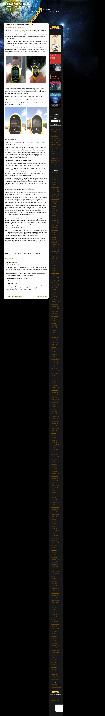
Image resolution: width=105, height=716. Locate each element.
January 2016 (55, 476)
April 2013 (54, 554)
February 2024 (55, 244)
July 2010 (54, 633)
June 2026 (54, 177)
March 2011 (54, 614)
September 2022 (55, 285)
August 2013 (55, 545)
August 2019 (55, 373)
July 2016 (54, 461)
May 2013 (54, 552)
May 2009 (54, 667)
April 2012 (54, 583)
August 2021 (55, 316)
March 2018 (54, 414)
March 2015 (54, 500)
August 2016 (55, 459)
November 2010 (55, 624)
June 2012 (54, 578)
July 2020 (54, 347)
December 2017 (55, 421)
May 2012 (54, 581)
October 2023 (55, 254)
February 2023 (55, 273)
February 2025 (55, 215)
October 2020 (55, 340)
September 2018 (55, 399)
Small (51, 116)
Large (57, 116)
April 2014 (54, 526)
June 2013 (54, 550)
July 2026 (54, 175)
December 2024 (55, 220)
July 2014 (54, 519)
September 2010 (55, 628)
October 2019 (55, 368)
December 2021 (55, 306)
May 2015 (54, 495)
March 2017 (54, 442)
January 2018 (55, 418)
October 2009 (55, 655)
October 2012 (55, 569)
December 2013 (55, 535)
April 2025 (54, 211)
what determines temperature (27, 30)
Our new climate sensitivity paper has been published (55, 129)
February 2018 (55, 416)
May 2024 (54, 237)
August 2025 (55, 201)
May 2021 (54, 323)
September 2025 (55, 199)
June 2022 (54, 292)
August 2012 (55, 574)
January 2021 (55, 332)
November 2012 (55, 566)
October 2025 (55, 196)
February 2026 (55, 187)
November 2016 (55, 452)
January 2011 (55, 619)
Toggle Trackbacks (9, 258)
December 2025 (55, 191)
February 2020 (55, 359)
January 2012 (55, 590)
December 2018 (55, 392)
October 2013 (55, 540)
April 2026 (54, 182)
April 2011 (54, 612)
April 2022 (54, 297)
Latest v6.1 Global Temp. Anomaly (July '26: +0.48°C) (46, 11)
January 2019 (55, 390)
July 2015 (54, 490)
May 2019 (54, 380)
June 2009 (54, 664)
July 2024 (54, 232)
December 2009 (55, 650)
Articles (53, 156)
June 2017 (54, 435)
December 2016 (55, 449)
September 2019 (55, 371)
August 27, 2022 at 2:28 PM (12, 264)
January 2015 (55, 504)
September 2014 (55, 514)
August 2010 (55, 631)
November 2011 (55, 595)
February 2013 (55, 559)
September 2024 (55, 227)
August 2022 (55, 287)
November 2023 (55, 251)
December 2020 (55, 335)
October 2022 (55, 282)
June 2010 (54, 636)
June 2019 (54, 378)
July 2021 (54, 318)
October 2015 (55, 483)
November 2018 (55, 394)
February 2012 (55, 588)
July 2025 (54, 203)
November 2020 (55, 337)
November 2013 (55, 538)
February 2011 (55, 617)
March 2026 (54, 184)
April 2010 (54, 640)
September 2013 (55, 543)
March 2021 (54, 328)
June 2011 (54, 607)
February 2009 (55, 674)
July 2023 (54, 261)
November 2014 (55, 509)
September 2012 (55, 571)
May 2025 (54, 208)
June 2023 (54, 263)
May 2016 (54, 466)
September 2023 (55, 256)
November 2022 (55, 280)
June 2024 (54, 234)
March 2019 (54, 385)
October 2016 (55, 454)
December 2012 (55, 564)
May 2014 (54, 523)
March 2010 (54, 643)
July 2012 (54, 576)
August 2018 (55, 402)
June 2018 (54, 406)
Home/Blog (47, 9)
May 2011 (54, 609)
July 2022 (54, 289)
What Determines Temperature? (14, 296)
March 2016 (54, 471)
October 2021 (55, 311)
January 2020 (55, 361)
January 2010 (55, 648)
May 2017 (54, 437)
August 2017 (55, 430)
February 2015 (55, 502)
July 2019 (54, 375)
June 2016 (54, 464)
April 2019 (54, 383)
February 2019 (55, 387)
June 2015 (54, 492)
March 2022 (54, 299)
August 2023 (55, 258)
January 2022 (55, 304)
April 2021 (54, 325)
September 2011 (55, 600)
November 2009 (55, 652)
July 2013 (54, 547)
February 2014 (55, 531)
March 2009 (54, 671)
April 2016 (54, 469)
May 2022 (54, 294)
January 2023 (55, 275)
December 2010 (55, 621)
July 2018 (54, 404)
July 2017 (54, 433)
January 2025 (55, 218)
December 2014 (55, 507)
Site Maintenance (56, 687)
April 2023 (54, 268)
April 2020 (54, 354)
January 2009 (55, 676)
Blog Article (54, 684)
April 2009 (54, 669)
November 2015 (55, 480)
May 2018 (54, 409)
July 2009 (54, 662)
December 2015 (55, 478)
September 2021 (55, 313)
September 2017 (55, 428)
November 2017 (55, 423)
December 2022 (55, 277)
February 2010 (55, 645)
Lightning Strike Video (40, 296)
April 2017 (54, 440)
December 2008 (55, 679)
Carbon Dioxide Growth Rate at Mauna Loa (55, 160)
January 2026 (55, 189)
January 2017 (55, 447)
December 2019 (55, 363)
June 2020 (54, 349)
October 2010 (55, 626)
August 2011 (55, 602)
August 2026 (55, 172)
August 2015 (55, 488)
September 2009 (55, 657)
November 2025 (55, 194)
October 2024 (55, 225)
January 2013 (55, 562)
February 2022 (55, 301)
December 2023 (55, 249)
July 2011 (54, 605)
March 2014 (54, 528)
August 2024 (55, 230)
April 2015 (54, 497)
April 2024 (54, 239)
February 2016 (55, 473)
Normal (54, 116)
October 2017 (55, 426)
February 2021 (55, 330)
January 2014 (55, 533)
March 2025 (54, 213)
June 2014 (54, 521)
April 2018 (54, 411)
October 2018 (55, 397)
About (53, 153)
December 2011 (55, 593)
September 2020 (55, 342)
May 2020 (54, 351)
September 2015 (55, 485)
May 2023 (54, 266)
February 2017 (55, 445)
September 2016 (55, 457)
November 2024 (55, 223)
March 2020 (54, 356)
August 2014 (55, 516)
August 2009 (55, 660)
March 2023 (54, 270)
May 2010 (54, 638)
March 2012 (54, 586)
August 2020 (55, 344)
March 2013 (54, 557)
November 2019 (55, 366)
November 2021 (55, 309)
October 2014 (55, 511)
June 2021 (54, 320)
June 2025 (54, 206)
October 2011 (55, 597)
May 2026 (54, 180)
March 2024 (54, 242)
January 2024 (55, 246)
